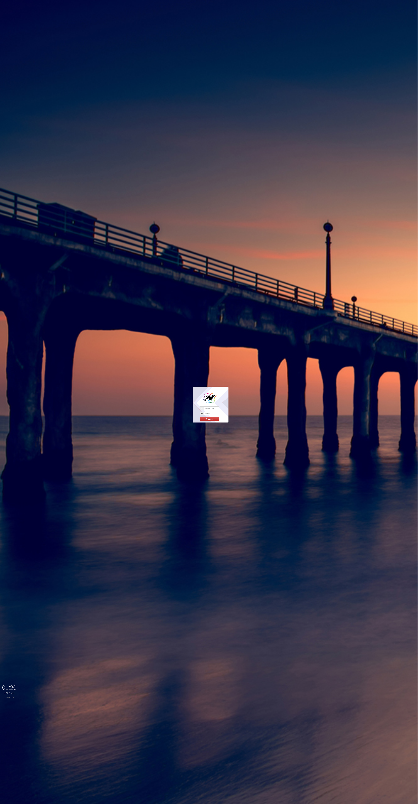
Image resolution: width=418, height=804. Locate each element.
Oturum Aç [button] (209, 419)
